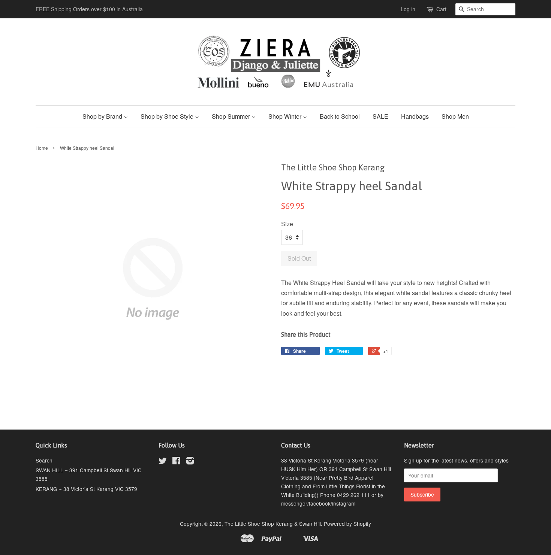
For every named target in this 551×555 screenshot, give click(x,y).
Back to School (340, 116)
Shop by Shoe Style (168, 116)
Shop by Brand (103, 116)
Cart (441, 9)
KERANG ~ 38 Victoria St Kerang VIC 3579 (86, 488)
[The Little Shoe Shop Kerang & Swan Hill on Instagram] (190, 461)
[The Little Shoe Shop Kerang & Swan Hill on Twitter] (163, 461)
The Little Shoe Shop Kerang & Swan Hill (273, 523)
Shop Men (455, 116)
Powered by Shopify (347, 523)
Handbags (415, 116)
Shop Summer (232, 116)
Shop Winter (285, 116)
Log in (408, 9)
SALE (380, 116)
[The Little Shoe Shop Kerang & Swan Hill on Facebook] (176, 461)
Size (287, 223)
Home (42, 148)
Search (44, 460)
